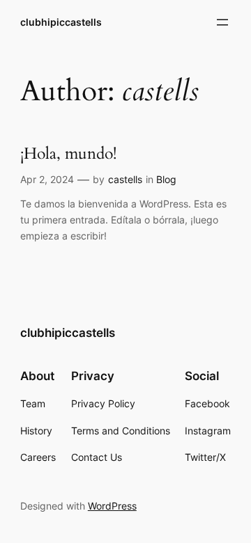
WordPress (112, 506)
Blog (166, 179)
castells (125, 179)
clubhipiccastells (61, 22)
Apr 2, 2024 (47, 179)
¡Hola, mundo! (68, 154)
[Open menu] (222, 22)
